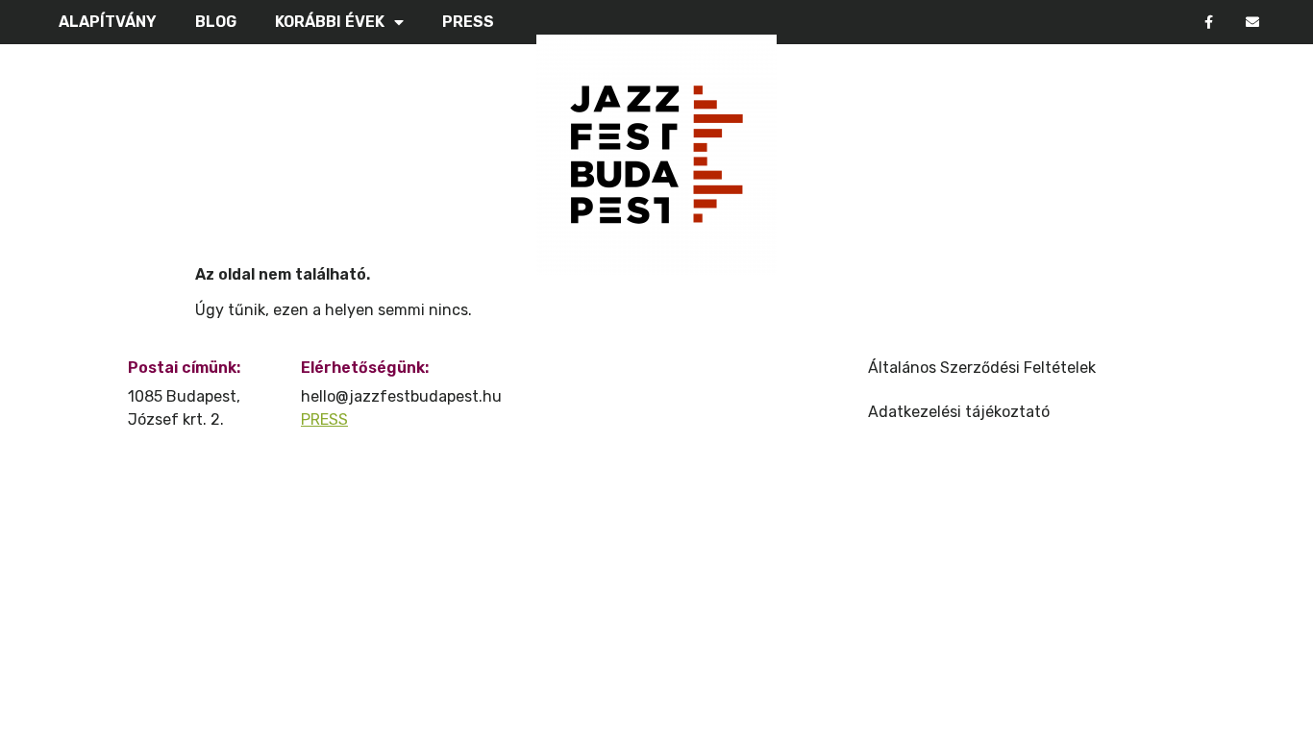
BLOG (215, 21)
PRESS (468, 21)
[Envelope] (1252, 22)
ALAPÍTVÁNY (108, 21)
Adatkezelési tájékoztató (959, 412)
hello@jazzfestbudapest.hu (401, 396)
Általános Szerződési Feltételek (982, 367)
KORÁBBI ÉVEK (329, 21)
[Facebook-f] (1208, 22)
